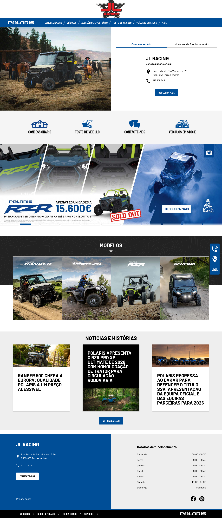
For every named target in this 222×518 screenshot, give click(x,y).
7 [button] (131, 224)
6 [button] (111, 224)
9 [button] (172, 224)
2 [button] (29, 224)
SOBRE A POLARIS (46, 514)
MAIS (164, 22)
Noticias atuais (111, 421)
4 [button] (70, 224)
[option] (111, 184)
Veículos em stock (146, 22)
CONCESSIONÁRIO (53, 22)
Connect (89, 514)
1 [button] (9, 224)
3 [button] (50, 224)
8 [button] (151, 224)
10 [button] (192, 224)
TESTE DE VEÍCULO (121, 22)
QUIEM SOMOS (70, 514)
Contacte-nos (27, 476)
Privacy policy (23, 498)
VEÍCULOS (72, 22)
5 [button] (90, 224)
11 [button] (212, 224)
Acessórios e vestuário (94, 22)
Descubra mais (166, 92)
